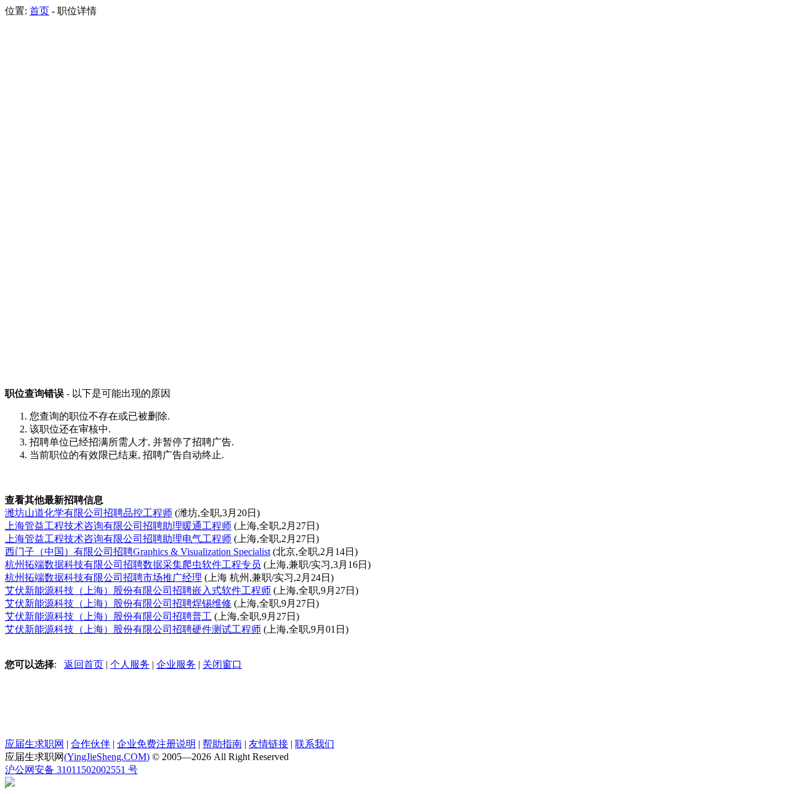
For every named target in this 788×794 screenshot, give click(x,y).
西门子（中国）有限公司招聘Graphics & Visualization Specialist (137, 551)
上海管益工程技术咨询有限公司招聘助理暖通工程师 (118, 526)
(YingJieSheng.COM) (107, 756)
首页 (39, 11)
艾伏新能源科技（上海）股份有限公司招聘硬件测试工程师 (133, 629)
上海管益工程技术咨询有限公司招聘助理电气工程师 (118, 538)
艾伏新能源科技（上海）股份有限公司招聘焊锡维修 (118, 603)
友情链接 (268, 744)
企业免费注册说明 (156, 744)
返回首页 (83, 664)
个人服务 (130, 664)
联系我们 (314, 744)
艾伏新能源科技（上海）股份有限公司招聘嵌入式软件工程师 (138, 590)
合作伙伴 (90, 744)
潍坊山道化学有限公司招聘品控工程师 (88, 513)
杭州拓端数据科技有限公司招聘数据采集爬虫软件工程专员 (133, 564)
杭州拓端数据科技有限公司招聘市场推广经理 (103, 577)
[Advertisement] (54, 202)
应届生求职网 (34, 744)
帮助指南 (222, 744)
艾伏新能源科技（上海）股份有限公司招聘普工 (108, 616)
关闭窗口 (222, 664)
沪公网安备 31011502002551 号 (71, 769)
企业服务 (176, 664)
